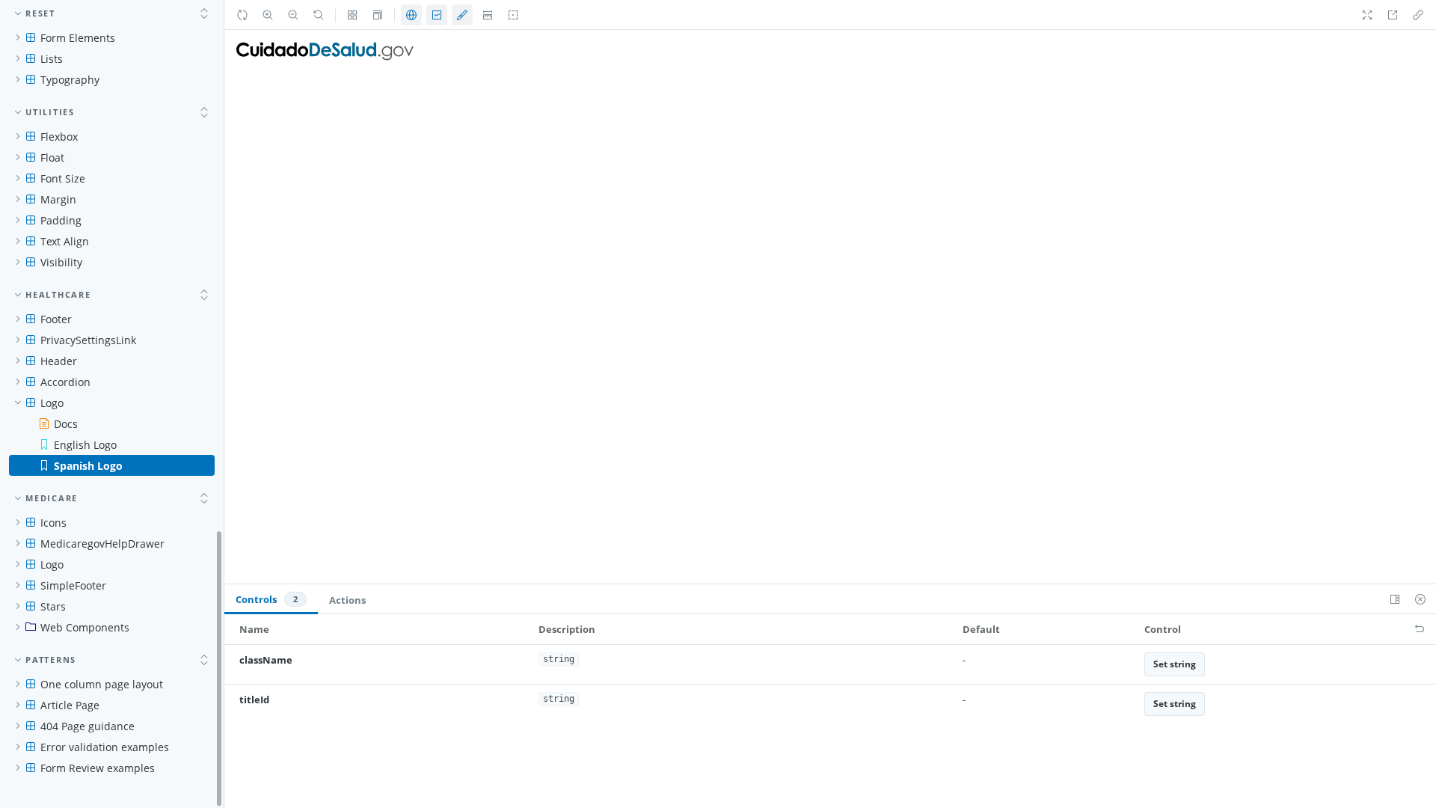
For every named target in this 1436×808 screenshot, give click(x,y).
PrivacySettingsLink (88, 340)
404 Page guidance (87, 726)
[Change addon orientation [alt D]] (1394, 599)
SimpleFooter (73, 585)
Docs (66, 424)
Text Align (64, 241)
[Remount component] (242, 14)
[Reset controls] (1419, 629)
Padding (61, 220)
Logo (52, 403)
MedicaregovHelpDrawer (102, 543)
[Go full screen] (1367, 14)
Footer (56, 319)
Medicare (51, 498)
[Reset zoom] (318, 14)
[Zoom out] (293, 14)
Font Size (62, 178)
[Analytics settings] (436, 14)
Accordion (65, 382)
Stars (53, 606)
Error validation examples (104, 747)
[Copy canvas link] (1418, 14)
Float (52, 157)
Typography (69, 80)
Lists (51, 59)
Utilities (50, 111)
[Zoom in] (267, 14)
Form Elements (77, 38)
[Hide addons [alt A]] (1420, 599)
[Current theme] (462, 14)
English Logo (85, 445)
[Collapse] (204, 13)
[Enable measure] (487, 14)
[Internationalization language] (411, 14)
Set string (1174, 664)
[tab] (271, 599)
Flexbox (59, 136)
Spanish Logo (88, 466)
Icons (53, 522)
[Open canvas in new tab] (1392, 14)
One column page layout (101, 684)
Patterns (50, 659)
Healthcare (58, 294)
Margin (58, 199)
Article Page (69, 705)
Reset (40, 13)
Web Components (84, 627)
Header (58, 361)
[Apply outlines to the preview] (513, 14)
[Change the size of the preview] (377, 14)
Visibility (61, 262)
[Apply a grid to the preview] (352, 14)
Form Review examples (97, 768)
